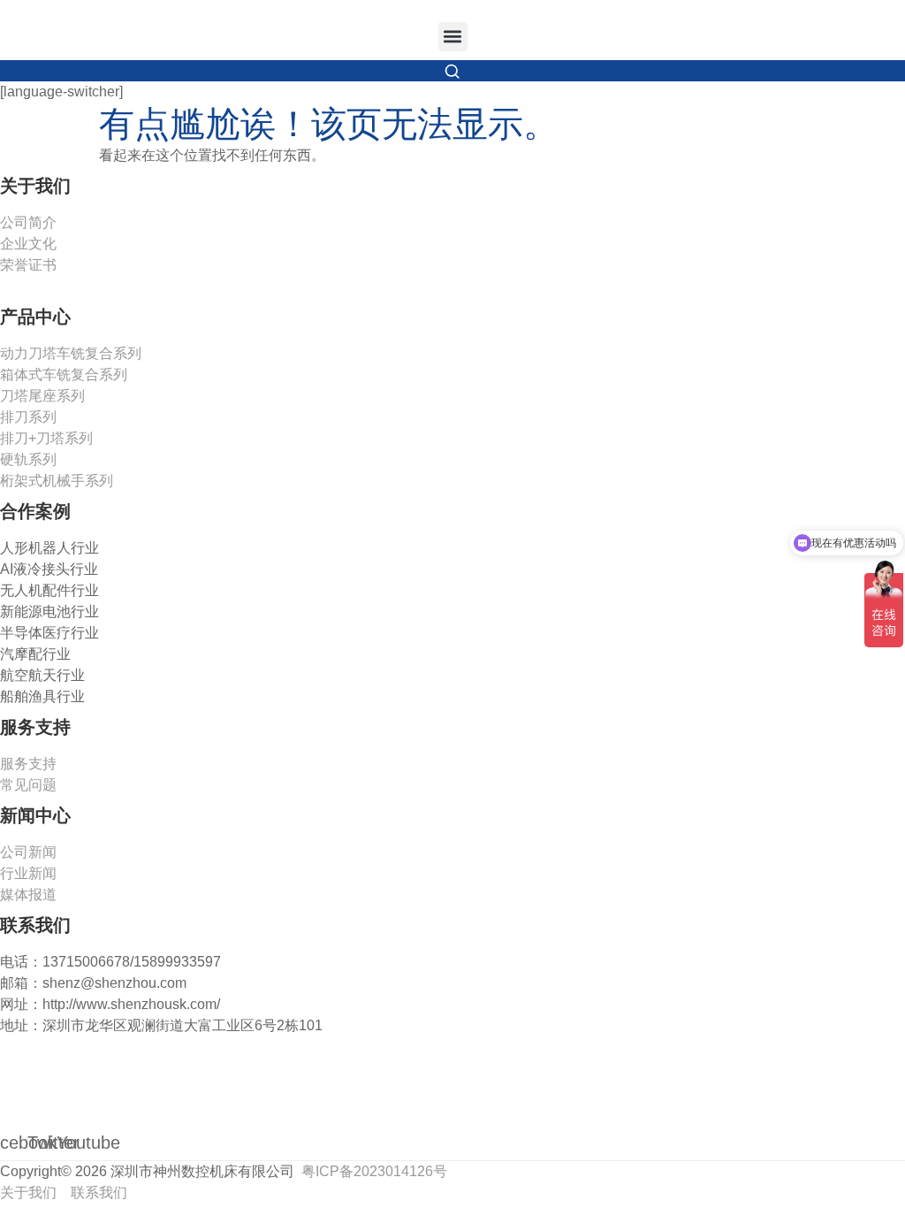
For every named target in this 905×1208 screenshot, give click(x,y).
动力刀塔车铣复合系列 (70, 353)
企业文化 (28, 243)
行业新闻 (28, 873)
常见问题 (28, 784)
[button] (453, 36)
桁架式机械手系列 (56, 480)
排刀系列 (28, 416)
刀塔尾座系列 (42, 395)
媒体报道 (28, 894)
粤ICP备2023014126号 (374, 1171)
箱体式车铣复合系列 (63, 374)
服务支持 (28, 763)
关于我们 (30, 1192)
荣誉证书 (28, 264)
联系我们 (99, 1192)
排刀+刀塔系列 (46, 438)
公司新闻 (28, 852)
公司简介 (28, 222)
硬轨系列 (28, 459)
